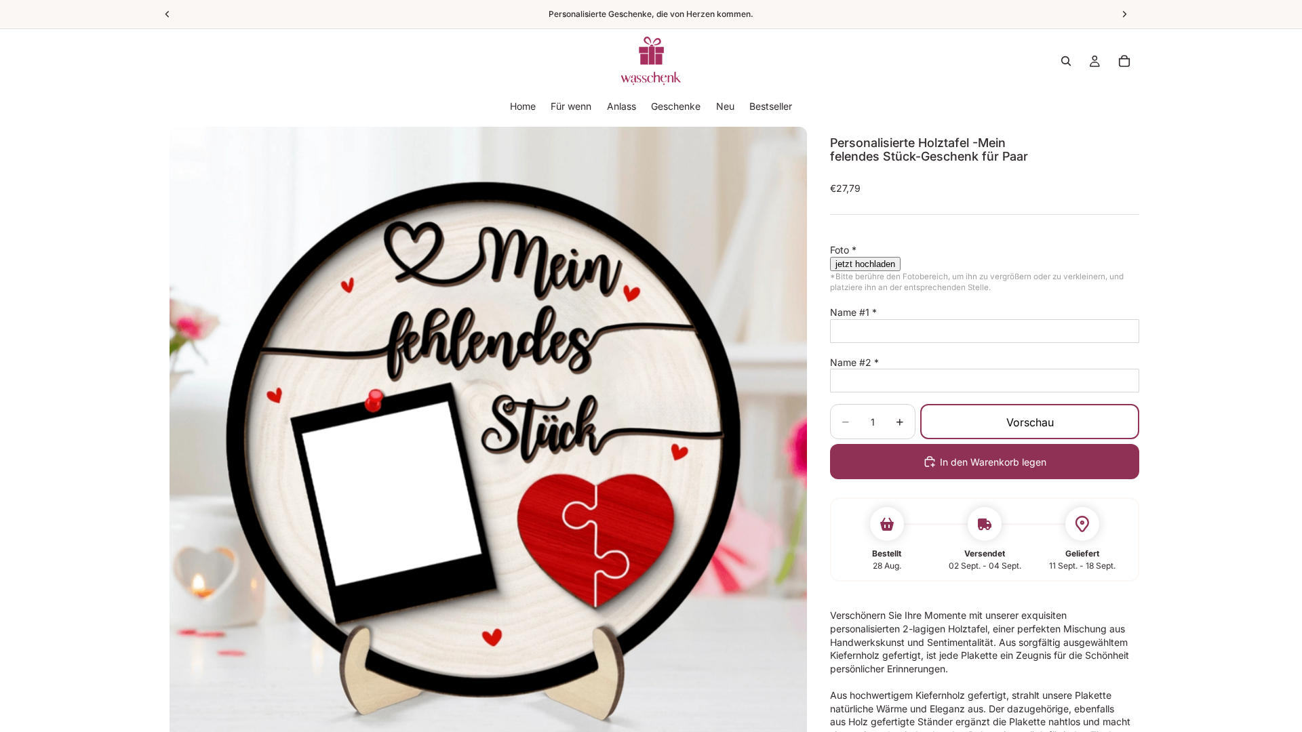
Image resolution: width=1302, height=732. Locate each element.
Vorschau (1030, 422)
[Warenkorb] (1124, 61)
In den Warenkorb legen (993, 462)
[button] (984, 250)
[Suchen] (1066, 61)
